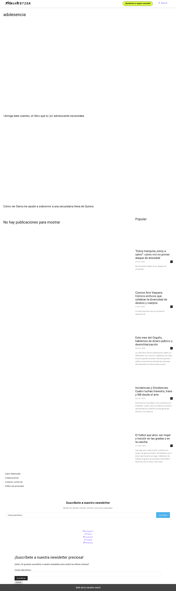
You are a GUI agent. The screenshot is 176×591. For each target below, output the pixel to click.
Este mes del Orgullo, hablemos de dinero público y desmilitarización (154, 341)
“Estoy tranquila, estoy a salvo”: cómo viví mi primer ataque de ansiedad (152, 254)
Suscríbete (163, 515)
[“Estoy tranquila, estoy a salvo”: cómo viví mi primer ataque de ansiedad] (154, 238)
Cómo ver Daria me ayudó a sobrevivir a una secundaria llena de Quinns (48, 206)
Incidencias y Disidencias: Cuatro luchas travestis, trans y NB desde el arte (153, 391)
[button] (162, 3)
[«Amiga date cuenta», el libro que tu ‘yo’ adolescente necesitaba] (88, 70)
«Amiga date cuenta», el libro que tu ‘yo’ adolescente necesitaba (43, 116)
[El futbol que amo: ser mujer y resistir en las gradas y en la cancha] (154, 422)
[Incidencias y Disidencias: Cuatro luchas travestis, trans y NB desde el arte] (154, 375)
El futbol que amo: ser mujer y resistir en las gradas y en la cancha (153, 438)
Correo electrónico (23, 570)
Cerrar (18, 582)
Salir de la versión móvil (88, 587)
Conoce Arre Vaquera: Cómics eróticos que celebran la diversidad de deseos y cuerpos (151, 298)
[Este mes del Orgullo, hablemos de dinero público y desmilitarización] (154, 325)
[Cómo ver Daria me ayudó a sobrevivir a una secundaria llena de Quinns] (88, 160)
